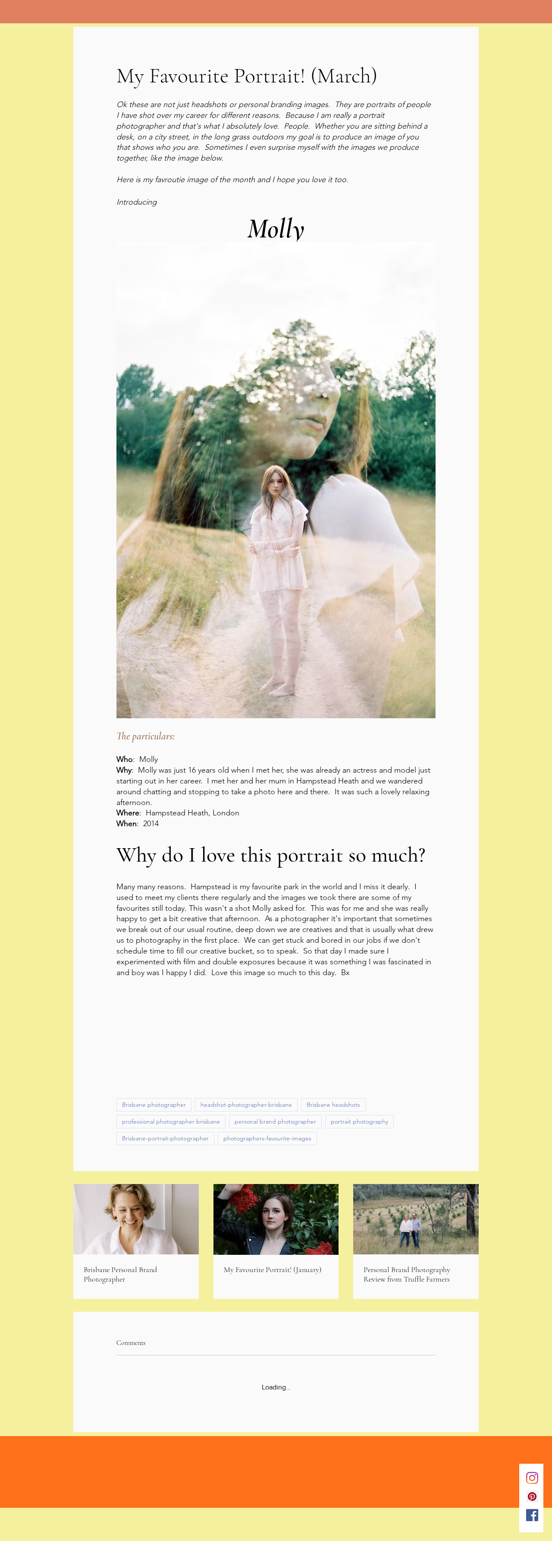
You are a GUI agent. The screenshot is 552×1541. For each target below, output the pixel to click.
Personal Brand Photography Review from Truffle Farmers (407, 1318)
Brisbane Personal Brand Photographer (120, 1318)
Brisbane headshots (333, 1149)
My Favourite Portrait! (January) (273, 1313)
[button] (276, 1044)
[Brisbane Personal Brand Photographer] (136, 1263)
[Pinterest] (532, 1496)
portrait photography (359, 1165)
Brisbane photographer (154, 1149)
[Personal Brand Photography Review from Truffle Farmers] (416, 1263)
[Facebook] (532, 1515)
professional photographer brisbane (171, 1165)
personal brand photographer (275, 1165)
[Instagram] (532, 1478)
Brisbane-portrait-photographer (165, 1182)
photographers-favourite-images (267, 1182)
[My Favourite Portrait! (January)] (276, 1263)
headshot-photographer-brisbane (246, 1149)
